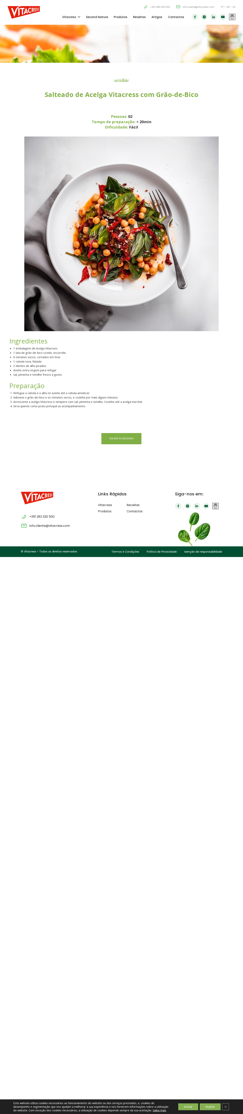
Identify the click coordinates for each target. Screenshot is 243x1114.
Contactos (176, 17)
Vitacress (69, 17)
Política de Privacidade (162, 552)
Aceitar (188, 1106)
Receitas (139, 17)
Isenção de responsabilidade (203, 552)
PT (222, 7)
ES (234, 7)
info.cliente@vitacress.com (198, 7)
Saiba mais (159, 1110)
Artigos (156, 17)
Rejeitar (210, 1106)
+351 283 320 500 (160, 7)
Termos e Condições (125, 552)
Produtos (120, 17)
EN (228, 7)
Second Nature (97, 17)
